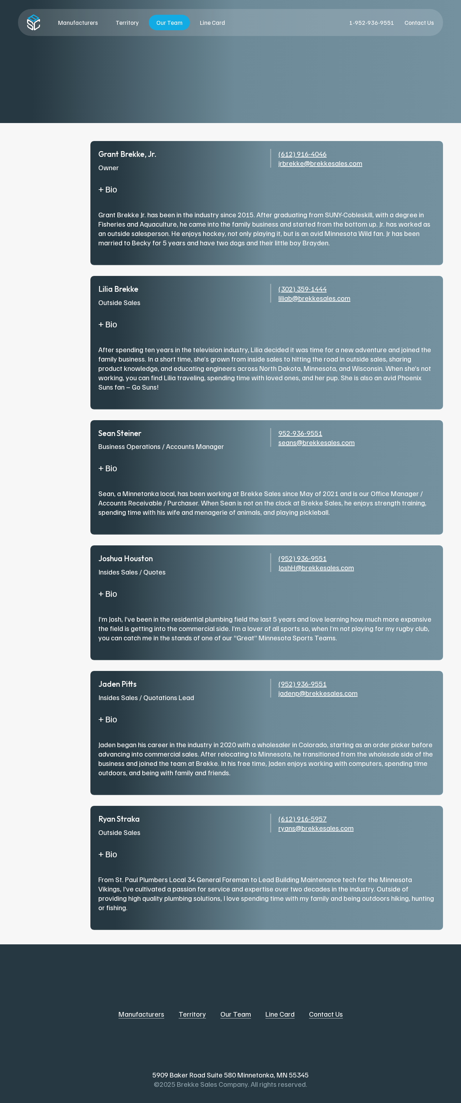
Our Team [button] (235, 1013)
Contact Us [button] (326, 1013)
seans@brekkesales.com (316, 442)
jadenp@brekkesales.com (318, 693)
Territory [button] (192, 1013)
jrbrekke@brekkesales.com (320, 163)
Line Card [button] (280, 1013)
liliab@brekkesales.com (314, 298)
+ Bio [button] (107, 189)
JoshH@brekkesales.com (316, 567)
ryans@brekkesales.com (316, 827)
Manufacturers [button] (141, 1013)
